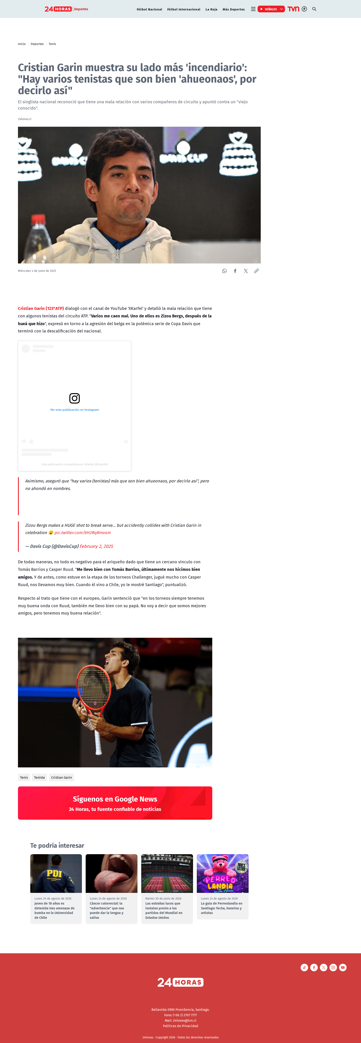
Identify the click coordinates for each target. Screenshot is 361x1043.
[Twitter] (246, 271)
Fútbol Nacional (149, 9)
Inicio (22, 43)
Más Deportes (234, 9)
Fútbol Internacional (183, 9)
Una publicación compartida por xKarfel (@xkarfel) (74, 464)
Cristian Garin (61, 777)
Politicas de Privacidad (180, 1025)
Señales (271, 9)
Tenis (52, 43)
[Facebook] (235, 271)
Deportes (37, 43)
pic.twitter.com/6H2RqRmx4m (82, 532)
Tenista (39, 777)
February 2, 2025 (96, 546)
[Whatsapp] (224, 271)
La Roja (211, 9)
